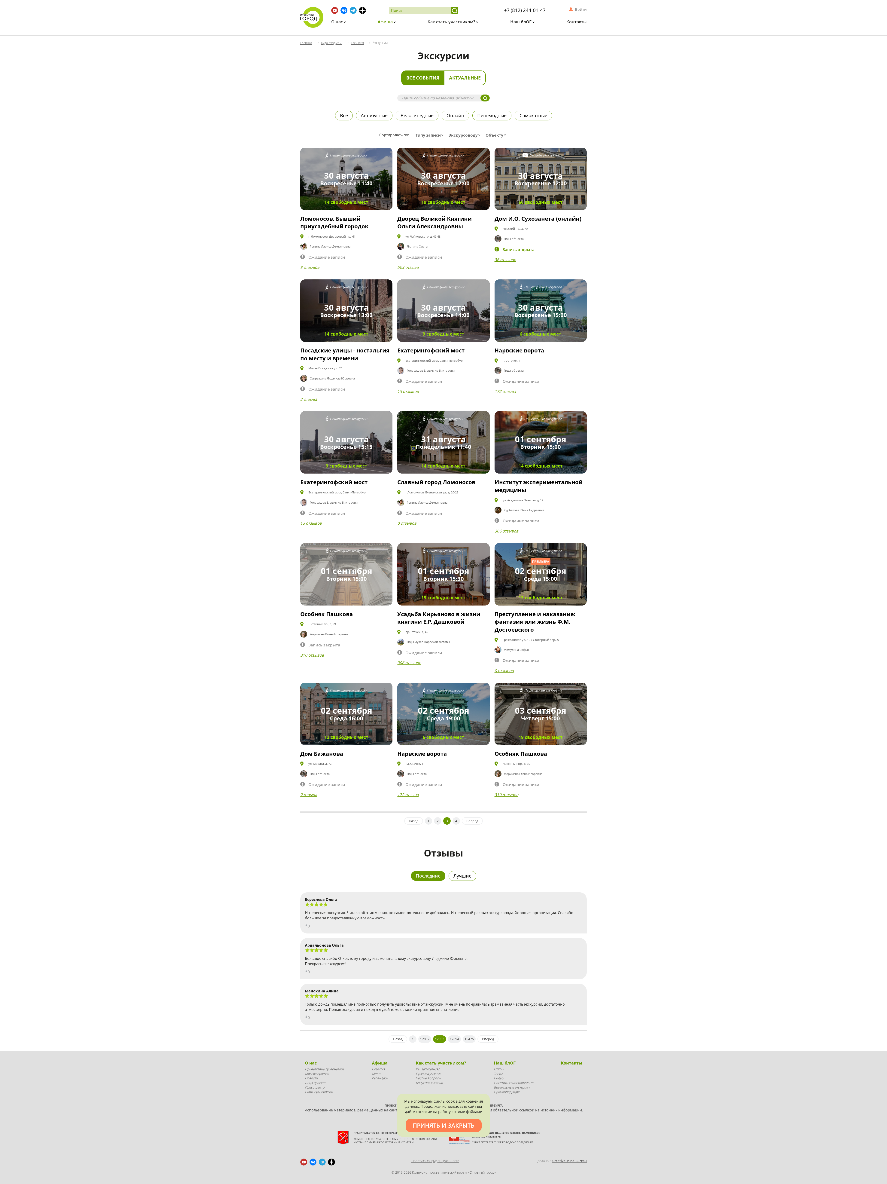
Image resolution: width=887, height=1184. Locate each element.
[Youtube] (334, 10)
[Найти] (454, 10)
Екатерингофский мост (431, 350)
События (378, 1069)
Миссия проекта (317, 1073)
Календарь (380, 1078)
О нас (337, 21)
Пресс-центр (314, 1087)
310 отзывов (312, 655)
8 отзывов (309, 267)
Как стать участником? (452, 21)
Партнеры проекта (319, 1091)
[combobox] (430, 135)
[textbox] (430, 135)
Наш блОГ (521, 21)
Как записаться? (427, 1069)
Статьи (499, 1069)
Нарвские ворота (519, 350)
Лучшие (462, 876)
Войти (581, 9)
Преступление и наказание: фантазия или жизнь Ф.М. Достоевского (535, 621)
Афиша (386, 21)
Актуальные (465, 78)
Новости (311, 1078)
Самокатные (533, 115)
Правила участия (428, 1073)
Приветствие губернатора (324, 1069)
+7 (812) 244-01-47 (525, 10)
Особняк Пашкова (326, 614)
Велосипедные (417, 115)
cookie (452, 1101)
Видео (498, 1078)
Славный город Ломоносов (436, 482)
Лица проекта (315, 1082)
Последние (428, 876)
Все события (422, 78)
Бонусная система (429, 1082)
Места (376, 1073)
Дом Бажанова (321, 753)
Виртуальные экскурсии (511, 1087)
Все (344, 115)
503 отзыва (408, 267)
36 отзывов (505, 259)
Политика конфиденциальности (435, 1161)
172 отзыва (505, 391)
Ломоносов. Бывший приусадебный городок (334, 222)
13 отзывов (408, 391)
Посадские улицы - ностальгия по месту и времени (344, 354)
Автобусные (374, 115)
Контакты (576, 21)
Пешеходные (492, 115)
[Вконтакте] (343, 10)
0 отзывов (406, 523)
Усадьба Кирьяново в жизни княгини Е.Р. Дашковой (438, 618)
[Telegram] (353, 10)
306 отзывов (506, 531)
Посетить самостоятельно (513, 1082)
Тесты (498, 1073)
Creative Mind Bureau (569, 1161)
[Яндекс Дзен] (362, 10)
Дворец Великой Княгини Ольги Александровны (434, 222)
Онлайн (455, 115)
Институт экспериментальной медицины (539, 486)
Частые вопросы (428, 1078)
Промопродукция (506, 1091)
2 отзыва (308, 399)
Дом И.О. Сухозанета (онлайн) (538, 218)
